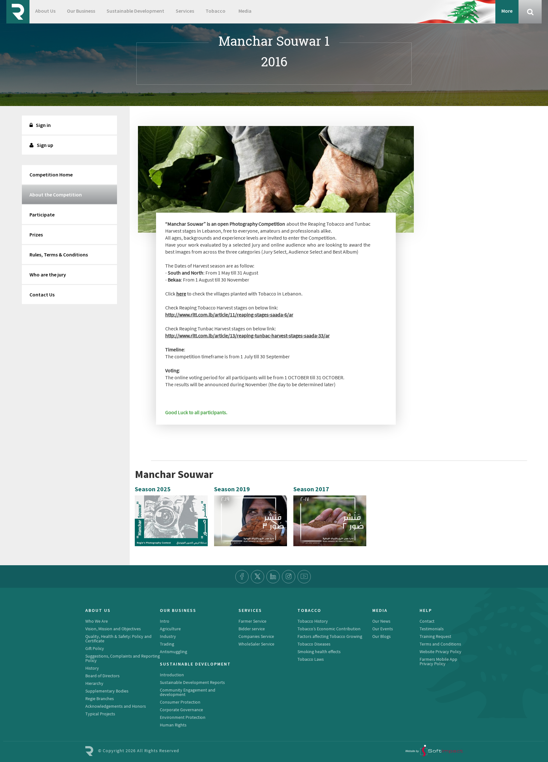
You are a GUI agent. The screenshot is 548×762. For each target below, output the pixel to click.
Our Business (81, 10)
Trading (167, 644)
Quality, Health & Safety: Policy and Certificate (118, 638)
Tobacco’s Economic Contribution (329, 628)
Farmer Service (252, 621)
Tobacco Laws (310, 659)
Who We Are (96, 621)
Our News (381, 621)
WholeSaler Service (256, 644)
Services (185, 10)
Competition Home (51, 174)
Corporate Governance (181, 709)
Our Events (382, 628)
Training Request (435, 636)
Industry (168, 636)
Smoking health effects (319, 651)
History (92, 668)
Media (244, 10)
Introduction (172, 675)
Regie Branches (99, 698)
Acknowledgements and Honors (115, 706)
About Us (45, 10)
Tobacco (215, 10)
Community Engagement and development (187, 692)
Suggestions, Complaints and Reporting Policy (122, 658)
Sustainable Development (135, 10)
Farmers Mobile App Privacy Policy (438, 661)
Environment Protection (183, 717)
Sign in (43, 125)
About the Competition (55, 194)
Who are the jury (47, 274)
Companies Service (256, 636)
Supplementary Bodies (106, 691)
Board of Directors (102, 675)
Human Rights (173, 725)
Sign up (45, 145)
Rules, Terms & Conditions (58, 254)
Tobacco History (312, 621)
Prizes (36, 234)
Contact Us (42, 294)
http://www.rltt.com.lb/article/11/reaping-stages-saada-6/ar (229, 314)
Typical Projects (100, 714)
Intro (164, 621)
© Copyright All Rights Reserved (138, 750)
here (181, 293)
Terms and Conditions (440, 644)
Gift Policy (94, 648)
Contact (427, 621)
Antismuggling (173, 651)
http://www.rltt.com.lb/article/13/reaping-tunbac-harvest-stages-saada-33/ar (247, 335)
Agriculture (170, 628)
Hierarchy (94, 683)
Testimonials (432, 628)
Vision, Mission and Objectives (113, 628)
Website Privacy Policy (440, 651)
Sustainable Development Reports (192, 682)
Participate (42, 214)
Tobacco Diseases (313, 644)
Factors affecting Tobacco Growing (329, 636)
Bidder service (251, 628)
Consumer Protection (180, 702)
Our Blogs (381, 636)
